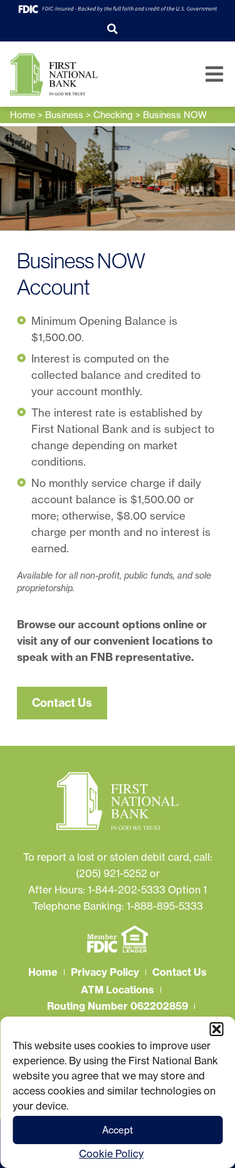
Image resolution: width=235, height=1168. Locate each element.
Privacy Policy (105, 972)
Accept (117, 1130)
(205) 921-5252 (111, 873)
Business (64, 115)
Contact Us (179, 972)
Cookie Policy (111, 1153)
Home (22, 115)
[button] (216, 1029)
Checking (113, 115)
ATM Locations (117, 989)
